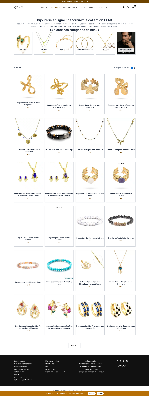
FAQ (46, 366)
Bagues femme (19, 361)
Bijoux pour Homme (21, 377)
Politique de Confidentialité (90, 366)
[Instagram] (120, 361)
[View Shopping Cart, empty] (133, 7)
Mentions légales (90, 361)
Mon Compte (50, 364)
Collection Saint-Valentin (23, 380)
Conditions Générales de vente (90, 364)
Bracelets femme (20, 366)
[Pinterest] (123, 361)
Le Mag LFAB (50, 369)
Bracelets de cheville (21, 369)
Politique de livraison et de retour (91, 372)
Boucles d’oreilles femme (23, 364)
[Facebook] (117, 361)
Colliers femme (19, 372)
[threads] (127, 361)
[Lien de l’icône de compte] (128, 7)
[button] (59, 7)
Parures (16, 374)
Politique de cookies (90, 369)
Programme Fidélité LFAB (55, 372)
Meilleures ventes (52, 361)
